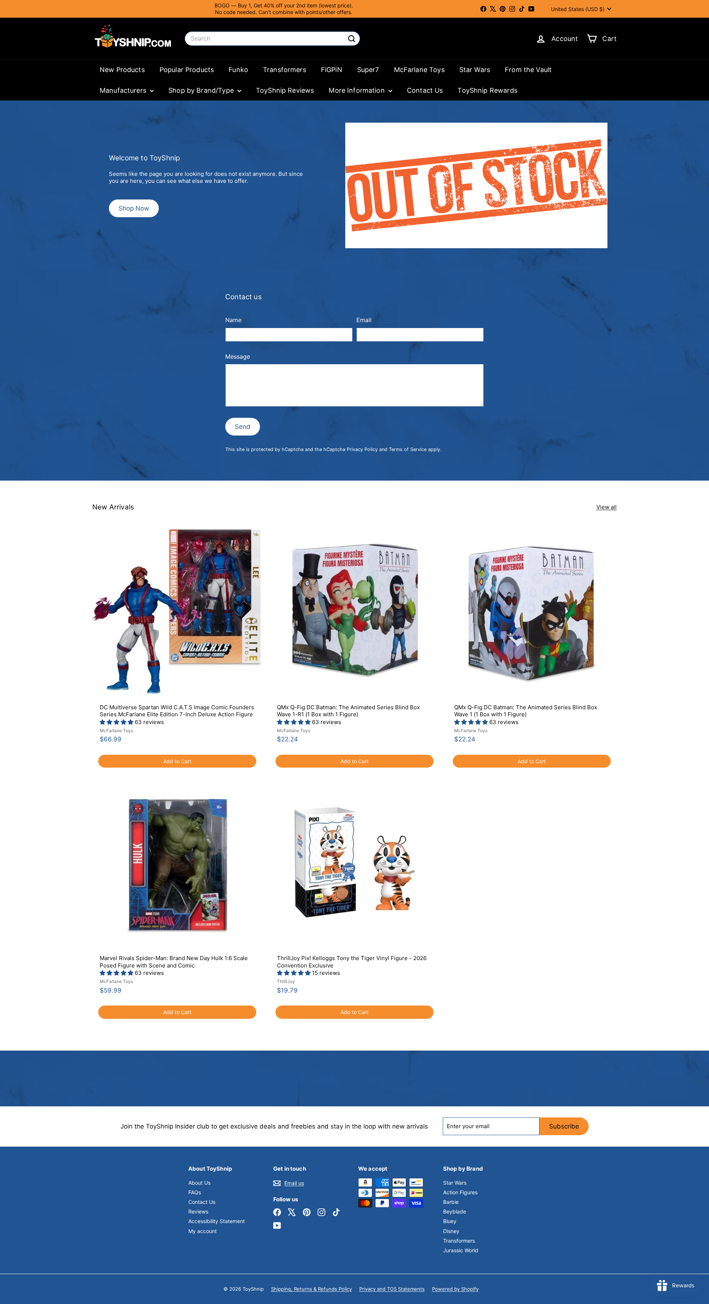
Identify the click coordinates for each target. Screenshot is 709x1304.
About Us (199, 1183)
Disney (451, 1231)
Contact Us (425, 90)
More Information (358, 90)
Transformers (284, 70)
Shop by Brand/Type (202, 90)
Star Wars (474, 70)
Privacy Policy (362, 449)
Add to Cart (177, 761)
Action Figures (460, 1192)
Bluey (449, 1221)
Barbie (451, 1202)
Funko (238, 70)
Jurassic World (460, 1250)
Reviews (198, 1211)
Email (363, 320)
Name (233, 320)
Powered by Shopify (455, 1289)
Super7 (368, 70)
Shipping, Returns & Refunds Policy (311, 1289)
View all (606, 507)
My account (202, 1231)
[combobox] (272, 38)
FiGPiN (331, 70)
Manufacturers (124, 90)
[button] (117, 722)
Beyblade (454, 1211)
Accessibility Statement (216, 1221)
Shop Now (134, 208)
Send (242, 426)
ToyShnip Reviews (285, 90)
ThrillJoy (286, 981)
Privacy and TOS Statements (392, 1289)
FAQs (194, 1192)
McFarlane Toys (419, 70)
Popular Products (187, 70)
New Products (122, 70)
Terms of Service (408, 449)
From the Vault (528, 70)
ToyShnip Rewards (487, 90)
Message (237, 356)
